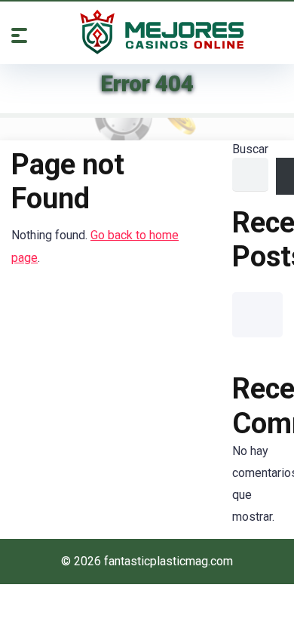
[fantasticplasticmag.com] (162, 32)
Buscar (250, 149)
